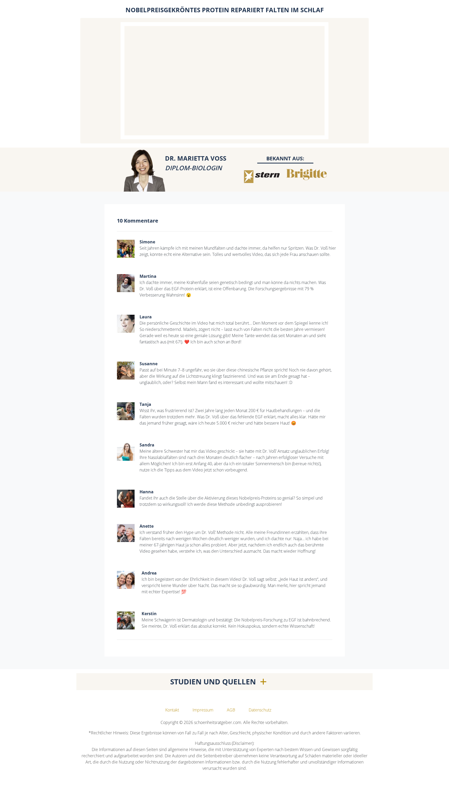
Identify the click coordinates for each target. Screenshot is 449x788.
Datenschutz (260, 710)
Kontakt (172, 710)
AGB (231, 710)
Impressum (203, 710)
